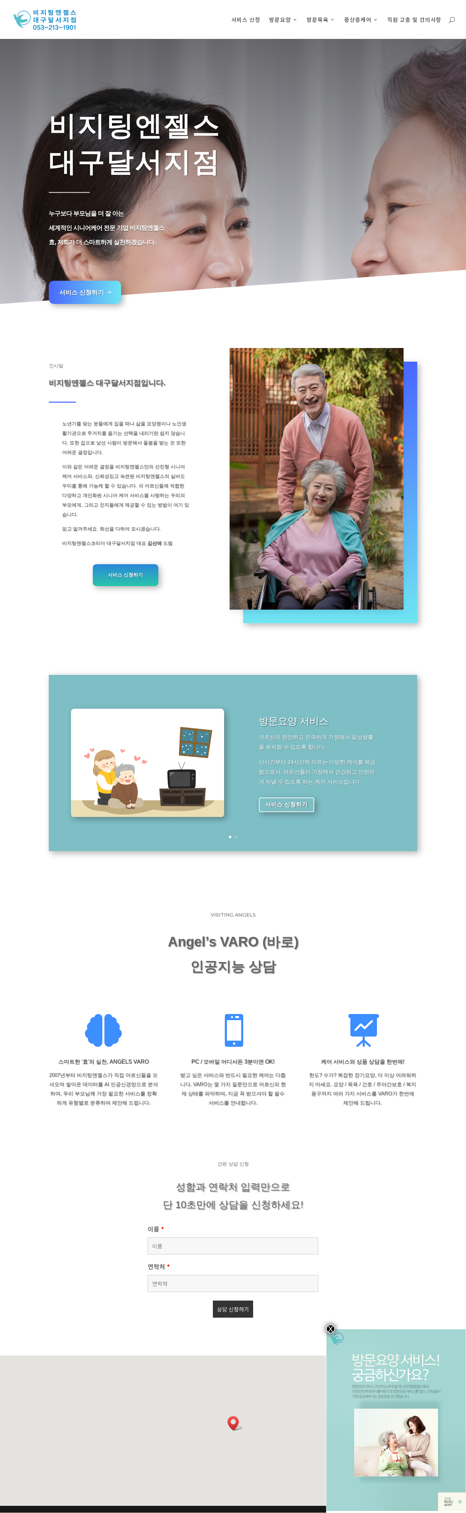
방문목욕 (318, 20)
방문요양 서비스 (294, 721)
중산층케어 (358, 20)
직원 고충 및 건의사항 (414, 20)
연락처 (159, 1266)
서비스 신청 (245, 20)
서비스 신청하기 (81, 292)
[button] (235, 1423)
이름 (156, 1228)
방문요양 (280, 20)
